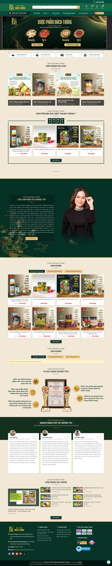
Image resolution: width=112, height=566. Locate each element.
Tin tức (45, 13)
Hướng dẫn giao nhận (63, 534)
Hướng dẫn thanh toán (64, 532)
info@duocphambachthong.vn (23, 550)
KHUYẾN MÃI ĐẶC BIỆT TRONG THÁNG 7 (56, 113)
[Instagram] (13, 553)
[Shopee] (17, 553)
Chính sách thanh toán (44, 540)
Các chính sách (83, 13)
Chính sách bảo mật (43, 530)
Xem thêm (56, 517)
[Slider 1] (56, 32)
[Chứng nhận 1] (81, 542)
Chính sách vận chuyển (44, 538)
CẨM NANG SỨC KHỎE (56, 482)
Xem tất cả (56, 160)
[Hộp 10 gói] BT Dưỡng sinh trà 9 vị (43, 299)
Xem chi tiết (31, 238)
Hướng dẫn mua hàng (63, 530)
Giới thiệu (37, 13)
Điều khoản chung (43, 536)
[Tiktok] (24, 553)
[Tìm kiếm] (78, 7)
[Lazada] (20, 553)
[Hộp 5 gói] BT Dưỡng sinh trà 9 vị (68, 149)
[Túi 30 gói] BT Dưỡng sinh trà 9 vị (92, 299)
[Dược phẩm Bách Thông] (16, 529)
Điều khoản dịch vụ (63, 536)
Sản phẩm (56, 265)
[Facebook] (9, 553)
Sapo (80, 562)
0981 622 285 (19, 547)
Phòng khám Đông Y (69, 13)
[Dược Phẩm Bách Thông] (17, 7)
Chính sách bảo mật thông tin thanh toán (45, 532)
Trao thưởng (56, 13)
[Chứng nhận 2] (92, 542)
